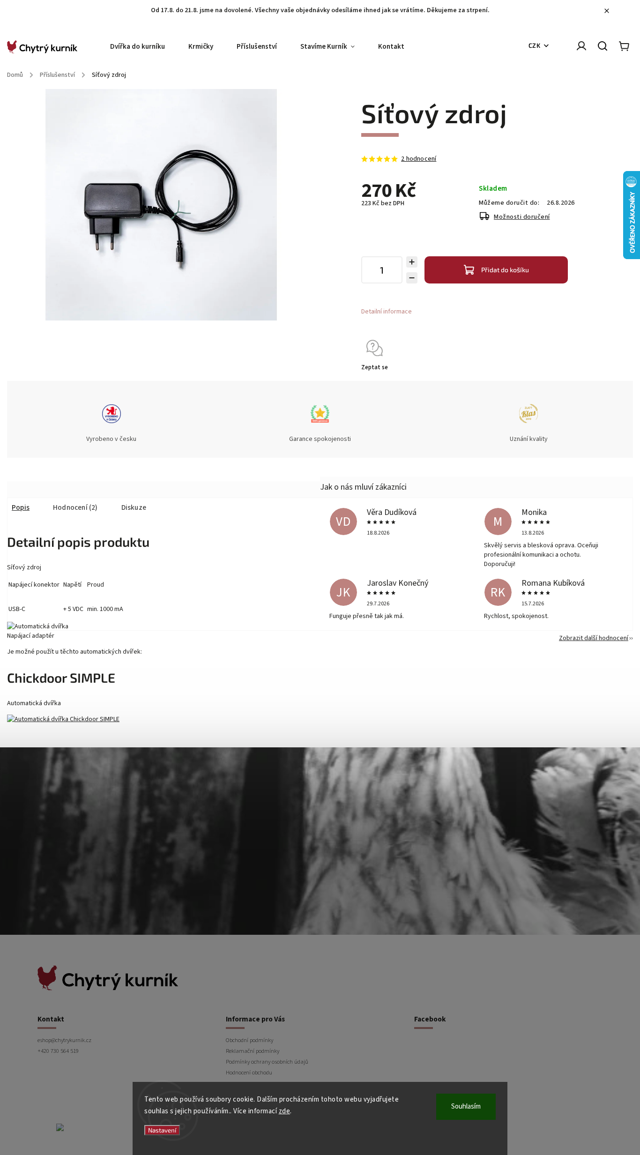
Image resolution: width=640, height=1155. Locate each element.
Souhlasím (466, 1106)
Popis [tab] (21, 507)
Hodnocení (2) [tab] (75, 507)
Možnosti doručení (522, 217)
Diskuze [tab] (133, 507)
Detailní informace (386, 311)
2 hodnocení (418, 159)
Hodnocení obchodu (249, 1072)
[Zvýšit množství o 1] (411, 262)
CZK (534, 45)
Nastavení (162, 1130)
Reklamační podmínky (252, 1051)
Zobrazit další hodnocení (593, 638)
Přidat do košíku (505, 270)
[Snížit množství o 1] (411, 277)
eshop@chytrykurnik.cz (64, 1040)
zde (284, 1111)
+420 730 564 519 (58, 1051)
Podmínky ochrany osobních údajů (267, 1062)
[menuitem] (143, 46)
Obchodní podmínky (249, 1040)
